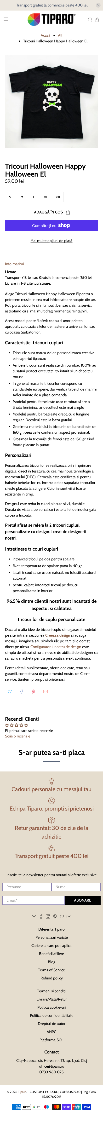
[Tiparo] (51, 20)
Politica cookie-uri (51, 1007)
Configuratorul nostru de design (55, 646)
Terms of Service (51, 970)
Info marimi (14, 264)
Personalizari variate (51, 937)
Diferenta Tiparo (51, 929)
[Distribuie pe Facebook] (21, 691)
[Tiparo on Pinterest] (55, 917)
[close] (98, 5)
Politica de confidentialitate (51, 1015)
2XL (58, 197)
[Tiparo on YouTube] (69, 917)
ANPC (51, 1032)
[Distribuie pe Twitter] (9, 691)
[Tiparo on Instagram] (48, 917)
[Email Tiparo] (34, 917)
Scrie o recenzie (17, 736)
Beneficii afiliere (51, 953)
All (60, 35)
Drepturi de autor (51, 1023)
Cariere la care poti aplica (51, 945)
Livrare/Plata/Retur (52, 999)
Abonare (82, 900)
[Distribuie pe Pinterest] (33, 691)
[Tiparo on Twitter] (62, 917)
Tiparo (22, 1092)
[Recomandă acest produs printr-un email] (45, 691)
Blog (51, 962)
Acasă (45, 35)
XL (46, 197)
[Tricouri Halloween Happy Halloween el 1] (51, 101)
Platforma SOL (51, 1040)
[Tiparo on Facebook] (41, 917)
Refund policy (51, 978)
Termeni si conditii (51, 991)
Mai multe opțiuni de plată (51, 240)
